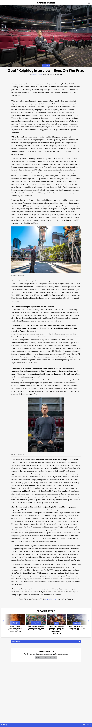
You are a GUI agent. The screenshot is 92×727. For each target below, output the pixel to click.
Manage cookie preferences (46, 658)
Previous (3, 621)
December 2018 (50, 599)
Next (88, 621)
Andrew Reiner (37, 74)
